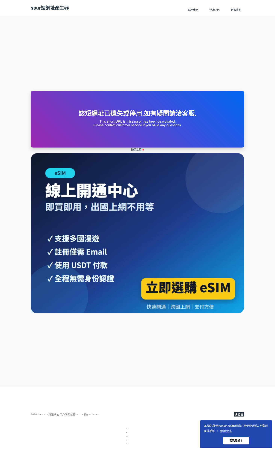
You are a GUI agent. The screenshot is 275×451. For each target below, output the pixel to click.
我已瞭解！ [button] (236, 440)
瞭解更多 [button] (226, 431)
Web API (214, 9)
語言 (240, 414)
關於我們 (193, 9)
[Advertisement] (137, 63)
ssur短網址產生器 (50, 7)
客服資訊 (236, 9)
